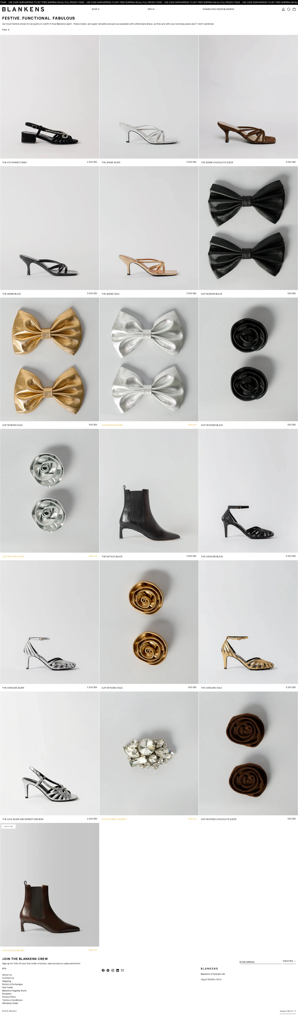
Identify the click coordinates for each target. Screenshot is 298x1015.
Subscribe (288, 960)
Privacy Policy (9, 996)
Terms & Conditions (12, 1000)
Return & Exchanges (12, 984)
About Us (7, 974)
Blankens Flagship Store (14, 990)
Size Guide (7, 987)
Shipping (6, 981)
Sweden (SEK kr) (287, 1011)
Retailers (6, 993)
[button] (288, 9)
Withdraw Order (10, 1003)
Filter (4, 29)
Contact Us (8, 977)
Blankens (12, 1011)
